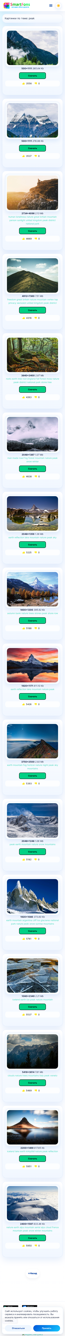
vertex (50, 299)
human (12, 216)
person (13, 220)
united (29, 220)
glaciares (45, 920)
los (38, 920)
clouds (11, 1075)
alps (22, 1227)
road (21, 458)
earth (14, 378)
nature (30, 216)
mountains (32, 768)
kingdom (37, 220)
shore (50, 613)
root (25, 378)
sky (54, 537)
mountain (52, 216)
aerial (37, 1227)
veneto (53, 1075)
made (15, 458)
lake (27, 537)
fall (37, 378)
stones (38, 613)
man (9, 458)
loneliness (21, 216)
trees (31, 613)
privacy (12, 303)
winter (35, 461)
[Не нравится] (36, 83)
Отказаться (18, 1328)
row (56, 613)
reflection (19, 537)
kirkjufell (30, 1151)
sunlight (21, 220)
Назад (32, 1273)
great (36, 216)
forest (43, 378)
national (30, 223)
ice (28, 999)
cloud (48, 1227)
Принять (46, 1328)
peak (45, 220)
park (37, 223)
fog (26, 458)
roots (8, 378)
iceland (16, 999)
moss (49, 378)
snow (29, 461)
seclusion (21, 303)
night (45, 765)
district (52, 220)
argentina (27, 920)
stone (44, 382)
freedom (11, 299)
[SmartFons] (16, 6)
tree (20, 378)
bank (18, 613)
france (55, 1227)
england (31, 378)
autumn (11, 613)
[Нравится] (23, 83)
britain (43, 216)
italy (41, 1075)
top (56, 299)
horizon (31, 765)
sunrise (39, 923)
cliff (35, 920)
